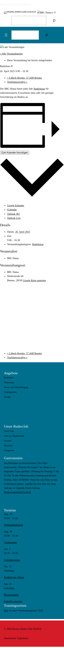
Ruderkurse (39, 88)
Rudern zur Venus (14, 577)
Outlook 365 (13, 213)
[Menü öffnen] (6, 35)
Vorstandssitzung (13, 524)
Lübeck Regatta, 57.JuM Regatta (24, 77)
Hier (6, 610)
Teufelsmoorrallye (17, 81)
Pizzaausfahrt (11, 594)
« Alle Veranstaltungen (11, 53)
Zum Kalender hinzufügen (14, 152)
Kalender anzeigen (13, 601)
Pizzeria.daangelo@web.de (17, 492)
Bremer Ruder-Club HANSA (15, 4)
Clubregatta (10, 542)
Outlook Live (14, 218)
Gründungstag (12, 559)
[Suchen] (54, 20)
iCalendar (12, 209)
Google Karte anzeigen (34, 280)
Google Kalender (15, 205)
